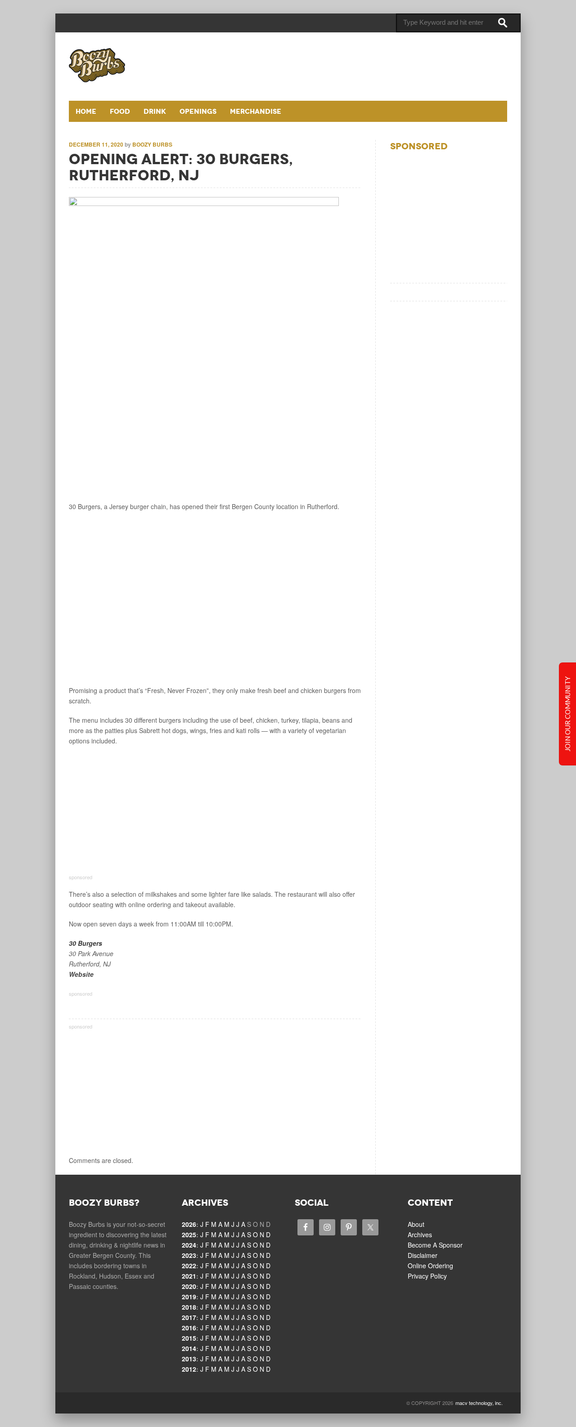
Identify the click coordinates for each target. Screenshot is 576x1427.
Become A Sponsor (435, 1244)
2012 (189, 1368)
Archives (420, 1234)
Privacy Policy (427, 1275)
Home (86, 111)
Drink (155, 111)
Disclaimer (422, 1255)
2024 (189, 1244)
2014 (189, 1348)
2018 (189, 1306)
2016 (189, 1327)
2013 (189, 1358)
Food (120, 111)
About (416, 1224)
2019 (189, 1296)
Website (81, 974)
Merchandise (255, 111)
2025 (189, 1234)
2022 (189, 1265)
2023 (189, 1255)
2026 (189, 1224)
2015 (189, 1337)
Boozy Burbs (152, 144)
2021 (189, 1275)
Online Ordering (430, 1265)
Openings (198, 111)
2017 (189, 1317)
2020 (189, 1286)
